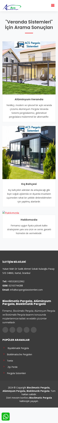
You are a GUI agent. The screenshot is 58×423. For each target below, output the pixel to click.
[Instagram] (19, 330)
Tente (9, 360)
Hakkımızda (29, 220)
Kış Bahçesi (29, 184)
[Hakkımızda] (10, 212)
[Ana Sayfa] (11, 7)
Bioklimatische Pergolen (19, 354)
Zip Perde (12, 366)
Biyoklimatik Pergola (17, 348)
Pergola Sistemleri (16, 373)
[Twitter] (12, 330)
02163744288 (16, 285)
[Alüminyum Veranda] (29, 67)
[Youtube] (26, 330)
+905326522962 (15, 281)
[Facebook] (5, 330)
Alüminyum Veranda (29, 99)
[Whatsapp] (34, 330)
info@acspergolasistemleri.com (26, 289)
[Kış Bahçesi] (29, 152)
